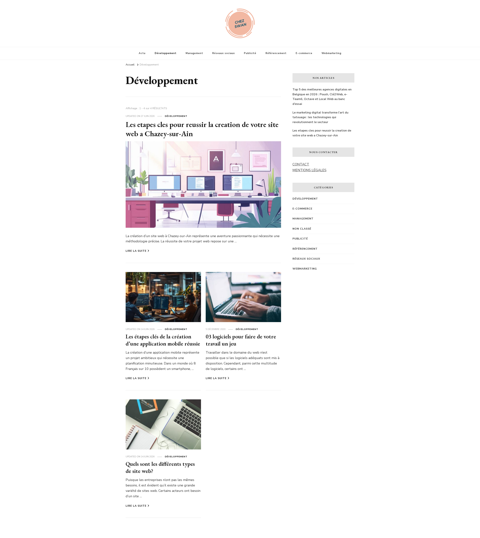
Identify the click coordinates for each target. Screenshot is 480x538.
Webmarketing (331, 53)
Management (194, 53)
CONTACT (300, 164)
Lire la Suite (136, 251)
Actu (142, 53)
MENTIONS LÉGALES (309, 170)
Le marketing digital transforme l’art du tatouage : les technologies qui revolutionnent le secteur (320, 117)
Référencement (276, 53)
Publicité (250, 53)
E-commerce (304, 53)
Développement (165, 53)
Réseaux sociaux (223, 53)
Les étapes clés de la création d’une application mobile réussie (163, 340)
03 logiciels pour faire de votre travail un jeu (241, 340)
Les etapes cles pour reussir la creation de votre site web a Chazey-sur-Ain (202, 129)
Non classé (301, 229)
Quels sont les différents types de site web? (160, 467)
